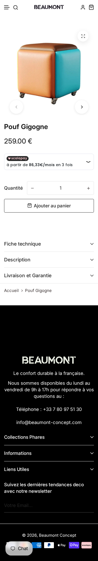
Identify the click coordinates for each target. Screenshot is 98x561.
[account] (83, 7)
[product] (83, 36)
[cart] (91, 7)
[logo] (49, 7)
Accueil (11, 290)
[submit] (88, 506)
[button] (7, 7)
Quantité (13, 188)
